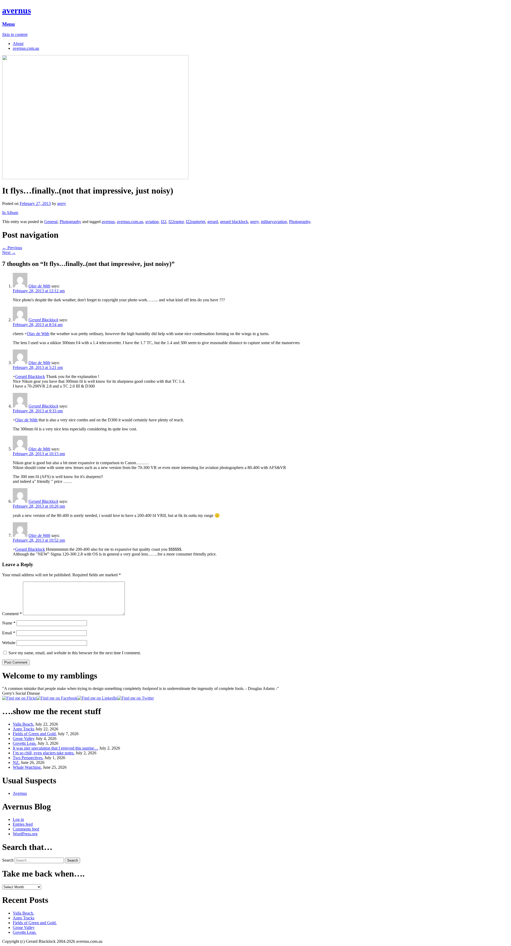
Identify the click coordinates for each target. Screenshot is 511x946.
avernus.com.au (26, 48)
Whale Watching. (27, 767)
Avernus (20, 793)
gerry (61, 203)
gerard (212, 221)
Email (8, 633)
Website (8, 642)
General (50, 221)
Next (9, 252)
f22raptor (176, 221)
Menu (8, 24)
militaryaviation (274, 221)
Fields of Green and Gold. (35, 733)
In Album (10, 212)
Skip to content (14, 34)
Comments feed (26, 829)
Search (8, 860)
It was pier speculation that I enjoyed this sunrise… (55, 748)
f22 (163, 221)
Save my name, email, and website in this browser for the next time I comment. (75, 653)
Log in (18, 819)
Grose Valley (24, 738)
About (18, 43)
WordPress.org (25, 834)
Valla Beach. (23, 724)
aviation (152, 221)
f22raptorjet (195, 221)
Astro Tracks (23, 729)
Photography (70, 221)
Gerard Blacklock (43, 320)
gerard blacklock (234, 221)
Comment (12, 613)
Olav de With (39, 286)
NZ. (16, 762)
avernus (16, 10)
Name (8, 623)
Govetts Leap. (24, 743)
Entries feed (23, 824)
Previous (12, 247)
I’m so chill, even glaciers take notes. (44, 753)
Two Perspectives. (28, 757)
